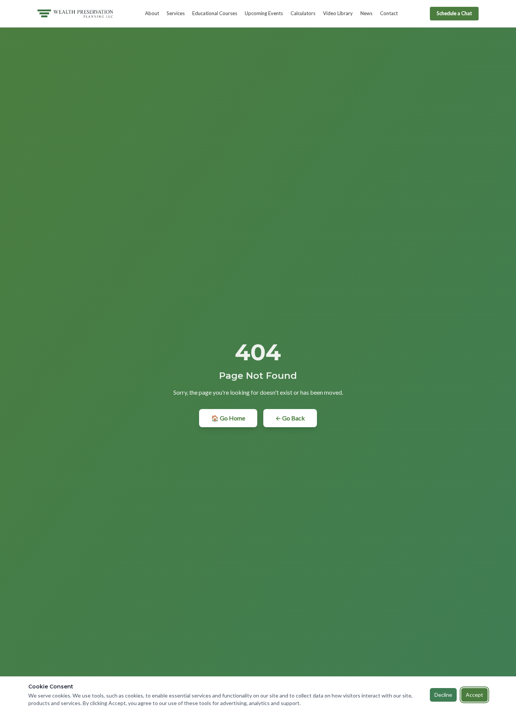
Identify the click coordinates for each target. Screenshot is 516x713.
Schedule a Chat (454, 13)
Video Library (338, 13)
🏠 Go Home (228, 418)
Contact (389, 13)
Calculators (302, 13)
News (366, 13)
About (152, 13)
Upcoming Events (264, 13)
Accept (474, 694)
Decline (443, 694)
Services (176, 13)
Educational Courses (214, 13)
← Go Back (290, 418)
